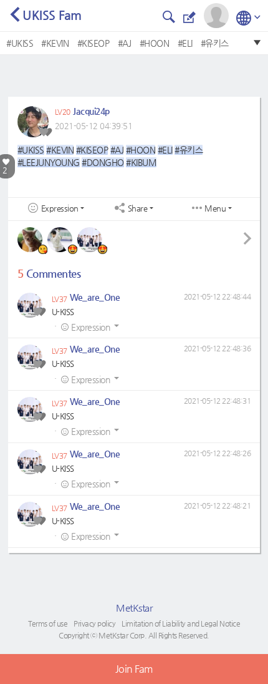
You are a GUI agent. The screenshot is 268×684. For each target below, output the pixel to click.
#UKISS (19, 43)
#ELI (185, 43)
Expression (60, 208)
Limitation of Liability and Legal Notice (181, 623)
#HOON (155, 43)
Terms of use (47, 623)
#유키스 (215, 43)
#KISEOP (93, 43)
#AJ (125, 43)
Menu (215, 208)
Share (138, 208)
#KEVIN (55, 43)
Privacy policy (94, 623)
